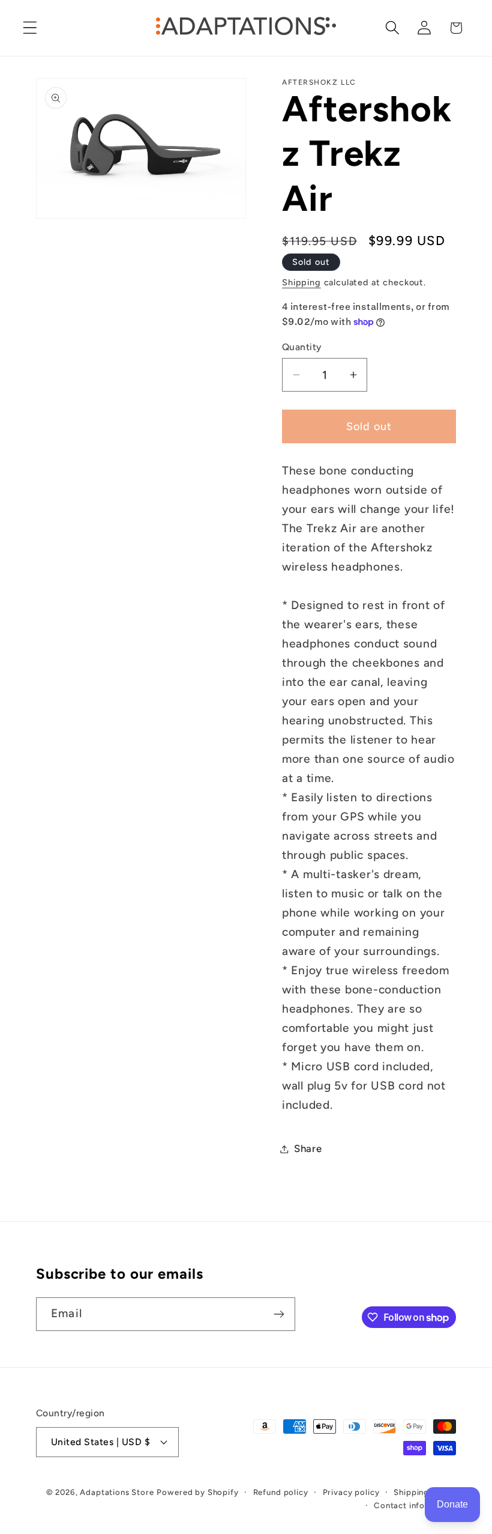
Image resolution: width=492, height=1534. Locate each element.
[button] (30, 28)
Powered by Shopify (197, 1492)
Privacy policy (351, 1492)
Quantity (302, 347)
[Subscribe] (279, 1314)
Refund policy (280, 1492)
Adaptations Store (117, 1492)
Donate (452, 1504)
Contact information (415, 1505)
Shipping (301, 282)
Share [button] (308, 1148)
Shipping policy (425, 1492)
